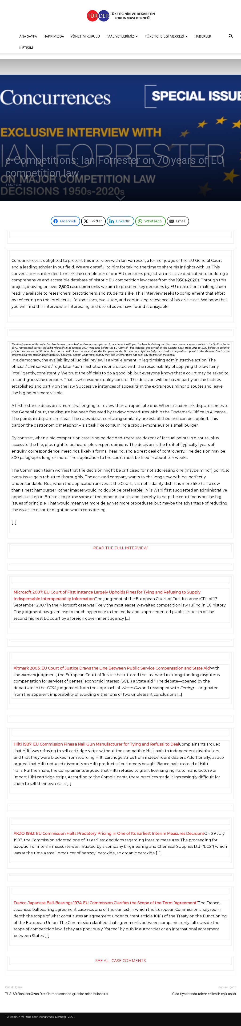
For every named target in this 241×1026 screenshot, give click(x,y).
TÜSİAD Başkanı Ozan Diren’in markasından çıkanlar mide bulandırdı (56, 994)
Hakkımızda (54, 36)
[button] (230, 36)
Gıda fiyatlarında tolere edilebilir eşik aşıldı (204, 994)
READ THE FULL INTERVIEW (120, 548)
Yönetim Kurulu (85, 36)
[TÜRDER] (120, 16)
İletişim (26, 47)
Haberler (202, 36)
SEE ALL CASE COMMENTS (120, 960)
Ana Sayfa (28, 36)
